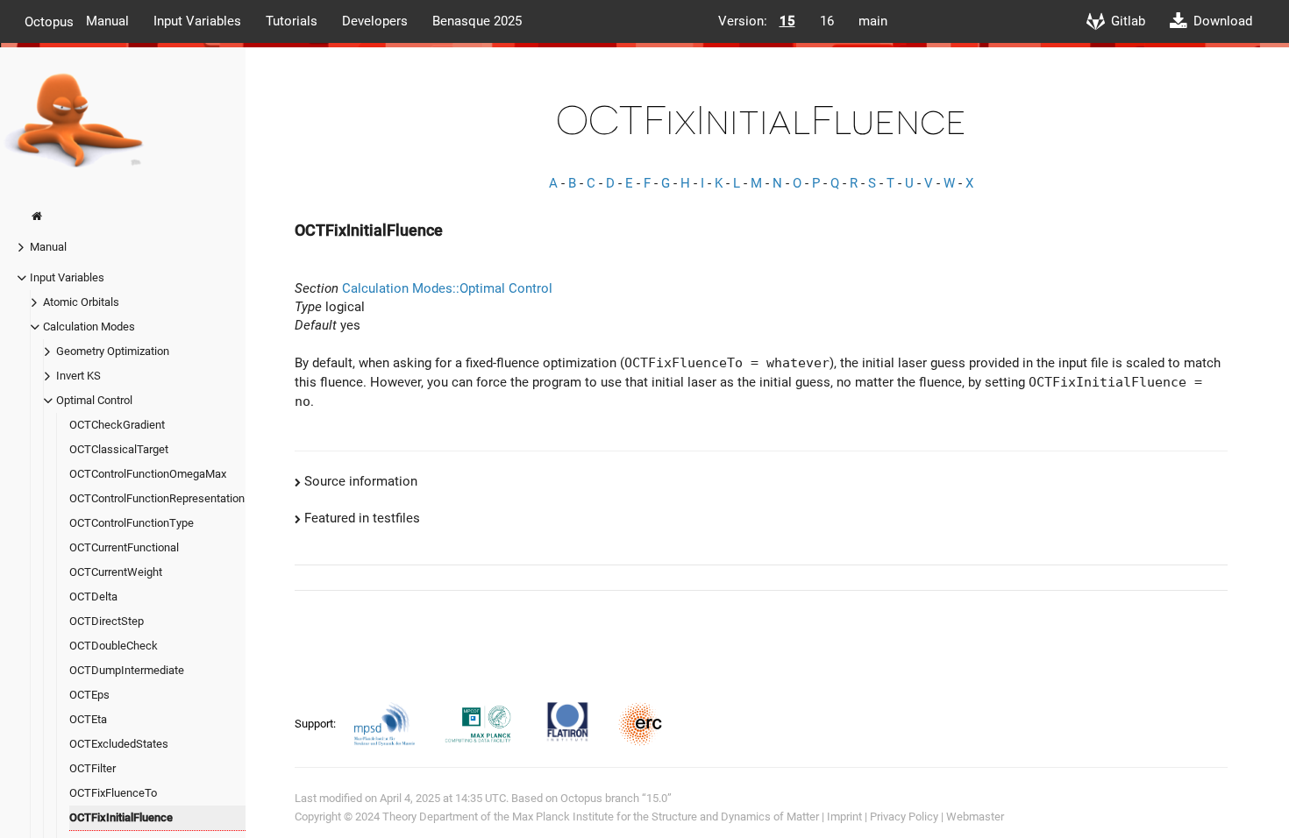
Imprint (844, 816)
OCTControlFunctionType (131, 522)
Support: (316, 723)
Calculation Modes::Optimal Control (447, 288)
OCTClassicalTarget (118, 449)
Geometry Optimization (112, 351)
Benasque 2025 (477, 21)
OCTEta (88, 719)
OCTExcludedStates (118, 743)
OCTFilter (92, 768)
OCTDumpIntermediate (126, 670)
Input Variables (197, 21)
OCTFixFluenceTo (113, 792)
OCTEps (89, 694)
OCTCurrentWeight (115, 572)
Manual (107, 21)
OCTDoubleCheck (113, 645)
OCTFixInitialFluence (121, 817)
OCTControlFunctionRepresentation (157, 498)
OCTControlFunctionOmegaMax (147, 473)
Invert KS (78, 375)
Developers (375, 21)
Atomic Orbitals (81, 302)
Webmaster (975, 816)
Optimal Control (94, 400)
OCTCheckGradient (117, 424)
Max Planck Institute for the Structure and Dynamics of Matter (665, 816)
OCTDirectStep (106, 621)
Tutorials (291, 21)
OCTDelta (93, 596)
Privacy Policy (904, 816)
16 (827, 21)
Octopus (49, 21)
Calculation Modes (89, 326)
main (872, 21)
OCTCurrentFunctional (124, 547)
